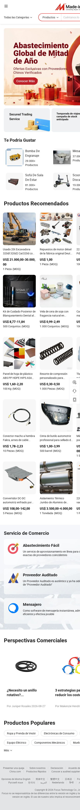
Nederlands (58, 782)
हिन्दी (71, 782)
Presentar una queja (13, 767)
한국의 (31, 782)
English (26, 778)
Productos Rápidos (36, 771)
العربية (43, 782)
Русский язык (15, 782)
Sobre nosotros (37, 767)
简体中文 (40, 778)
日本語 (68, 778)
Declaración (57, 767)
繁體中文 (55, 778)
